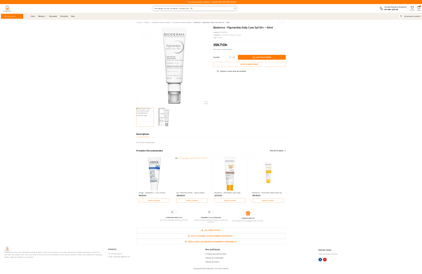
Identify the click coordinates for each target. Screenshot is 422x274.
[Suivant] (284, 22)
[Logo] (7, 8)
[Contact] (382, 8)
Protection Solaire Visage (161, 22)
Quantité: (216, 57)
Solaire (147, 22)
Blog (73, 16)
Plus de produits (276, 151)
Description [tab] (142, 134)
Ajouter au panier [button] (154, 200)
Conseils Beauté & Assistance (395, 7)
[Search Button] (235, 8)
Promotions (64, 16)
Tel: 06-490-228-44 (115, 254)
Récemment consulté (411, 16)
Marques (41, 16)
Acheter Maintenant (249, 64)
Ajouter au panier (263, 57)
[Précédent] (280, 22)
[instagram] (325, 259)
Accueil (139, 22)
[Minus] (230, 57)
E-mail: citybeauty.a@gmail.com (119, 257)
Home (33, 16)
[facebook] (320, 259)
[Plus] (234, 57)
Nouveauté (53, 16)
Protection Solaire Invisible (181, 22)
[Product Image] (173, 65)
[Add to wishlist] (231, 71)
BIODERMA (223, 32)
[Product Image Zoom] (206, 102)
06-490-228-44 (391, 9)
